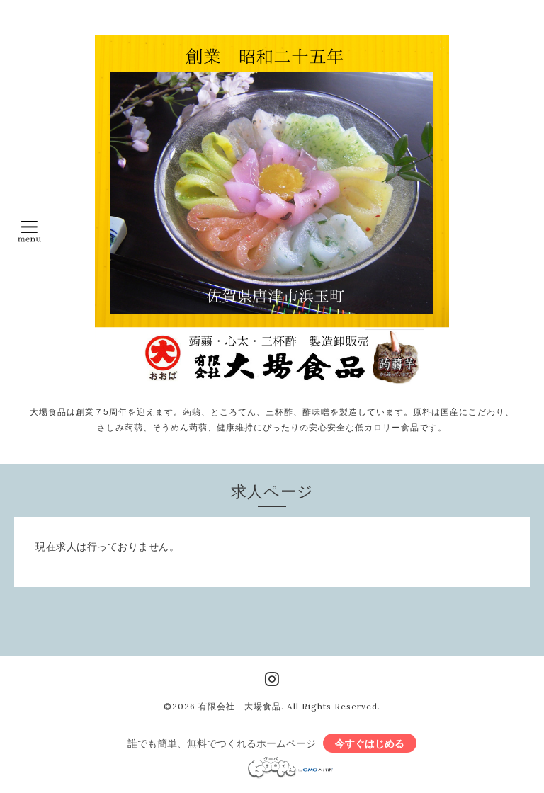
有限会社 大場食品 (239, 706)
